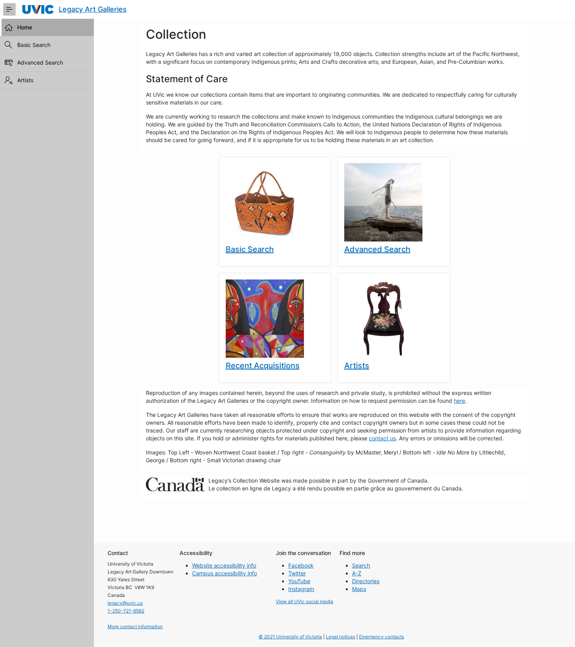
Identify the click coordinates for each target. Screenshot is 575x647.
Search (361, 565)
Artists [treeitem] (25, 80)
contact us (382, 438)
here (459, 400)
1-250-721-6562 (126, 611)
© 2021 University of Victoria (290, 637)
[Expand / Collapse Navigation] (9, 9)
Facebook (301, 565)
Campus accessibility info (224, 573)
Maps (359, 589)
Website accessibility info (224, 565)
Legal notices (340, 637)
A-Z (356, 573)
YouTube (299, 581)
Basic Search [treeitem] (33, 44)
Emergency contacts (381, 637)
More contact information (135, 626)
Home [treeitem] (24, 27)
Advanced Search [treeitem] (40, 62)
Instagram (301, 589)
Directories (365, 581)
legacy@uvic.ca (125, 603)
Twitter (297, 573)
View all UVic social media (304, 601)
